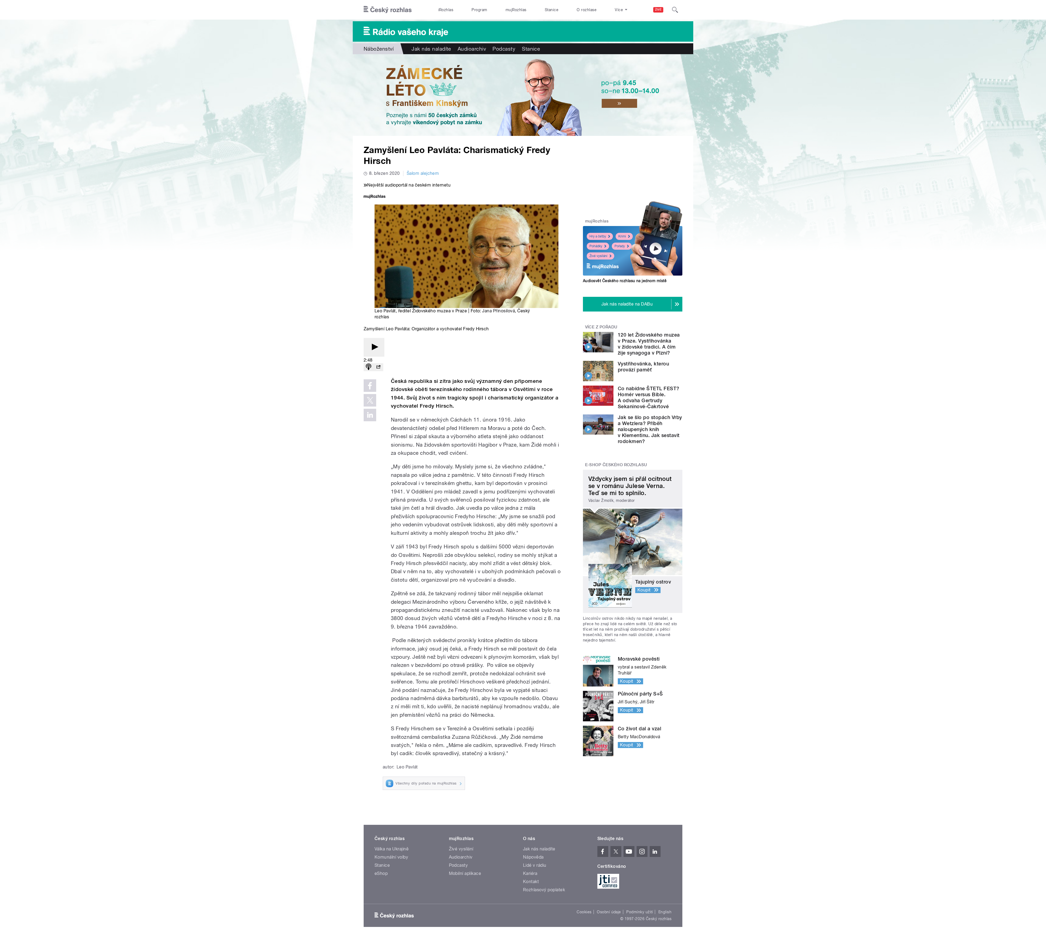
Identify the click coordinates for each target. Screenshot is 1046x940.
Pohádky (595, 246)
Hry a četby (597, 236)
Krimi (622, 236)
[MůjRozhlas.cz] (374, 197)
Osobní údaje (609, 912)
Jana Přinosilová (498, 310)
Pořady (620, 246)
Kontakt (531, 881)
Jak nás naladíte (431, 49)
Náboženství (379, 49)
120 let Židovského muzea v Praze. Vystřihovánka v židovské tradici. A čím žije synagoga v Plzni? (649, 344)
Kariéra (530, 873)
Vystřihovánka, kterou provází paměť (643, 367)
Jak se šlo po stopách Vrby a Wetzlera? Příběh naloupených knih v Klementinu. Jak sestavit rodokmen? (650, 429)
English (664, 912)
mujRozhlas (516, 10)
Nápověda (533, 857)
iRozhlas (446, 10)
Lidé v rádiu (534, 865)
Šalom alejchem (423, 173)
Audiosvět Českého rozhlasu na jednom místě (625, 281)
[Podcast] (368, 367)
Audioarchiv (472, 49)
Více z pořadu (601, 327)
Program (479, 10)
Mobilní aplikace (465, 873)
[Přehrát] (374, 347)
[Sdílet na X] (370, 400)
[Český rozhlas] (388, 10)
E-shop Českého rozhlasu (616, 464)
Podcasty (503, 49)
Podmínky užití (639, 912)
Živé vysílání (598, 256)
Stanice (551, 10)
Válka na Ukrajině (392, 849)
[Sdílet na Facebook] (370, 385)
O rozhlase (587, 10)
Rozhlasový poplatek (544, 889)
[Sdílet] (378, 367)
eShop (381, 873)
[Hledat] (675, 10)
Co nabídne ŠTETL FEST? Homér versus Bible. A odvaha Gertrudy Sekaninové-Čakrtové (648, 397)
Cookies (584, 912)
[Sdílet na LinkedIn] (370, 415)
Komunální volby (391, 857)
